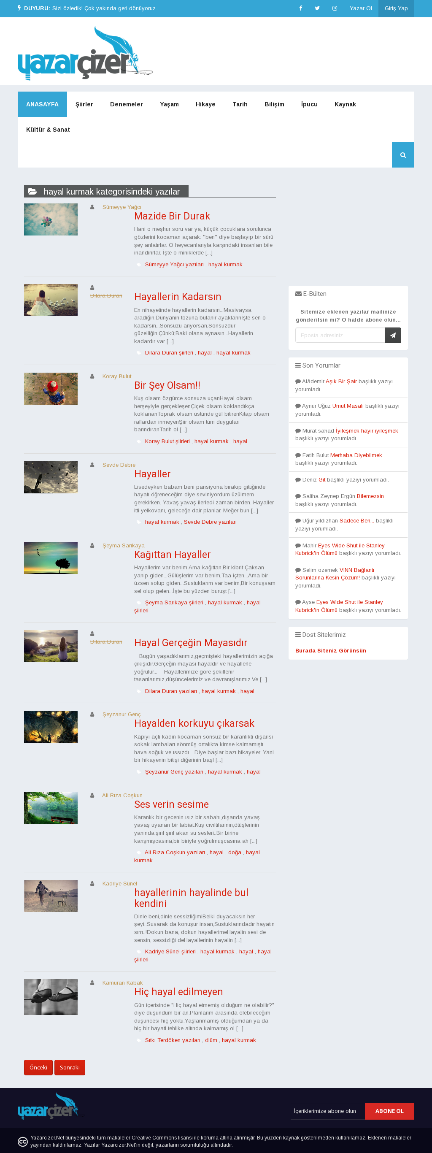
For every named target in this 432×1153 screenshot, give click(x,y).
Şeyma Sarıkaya (124, 545)
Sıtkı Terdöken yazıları (172, 1040)
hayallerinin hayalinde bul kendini (191, 898)
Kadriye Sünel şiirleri (170, 951)
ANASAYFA (42, 104)
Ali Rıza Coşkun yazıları (175, 852)
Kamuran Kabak (123, 983)
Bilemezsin (370, 496)
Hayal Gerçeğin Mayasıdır (191, 643)
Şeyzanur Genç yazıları (174, 772)
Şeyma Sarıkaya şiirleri (174, 602)
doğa (234, 852)
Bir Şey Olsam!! (167, 385)
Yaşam (169, 104)
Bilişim (274, 104)
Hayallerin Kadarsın (177, 297)
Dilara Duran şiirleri (169, 352)
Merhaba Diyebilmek (356, 455)
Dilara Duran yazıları (171, 691)
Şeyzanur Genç (122, 714)
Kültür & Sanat (48, 129)
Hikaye (206, 104)
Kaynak (345, 104)
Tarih (240, 104)
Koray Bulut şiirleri (167, 441)
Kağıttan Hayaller (172, 554)
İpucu (309, 104)
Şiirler (84, 104)
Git (322, 479)
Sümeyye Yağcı (122, 207)
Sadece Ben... (357, 520)
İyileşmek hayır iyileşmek (367, 431)
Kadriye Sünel (120, 883)
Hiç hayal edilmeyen (178, 992)
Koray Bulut (117, 376)
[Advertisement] (348, 233)
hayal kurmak (225, 264)
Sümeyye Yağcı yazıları (174, 264)
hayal (205, 352)
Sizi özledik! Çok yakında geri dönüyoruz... (105, 8)
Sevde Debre (119, 465)
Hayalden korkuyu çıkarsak (194, 723)
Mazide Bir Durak (172, 216)
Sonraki (70, 1067)
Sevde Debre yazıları (210, 522)
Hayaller (152, 474)
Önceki (38, 1067)
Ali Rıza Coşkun (122, 795)
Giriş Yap (396, 8)
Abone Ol (389, 1111)
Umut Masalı (348, 406)
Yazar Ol (361, 8)
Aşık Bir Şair (341, 381)
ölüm (211, 1040)
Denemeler (126, 104)
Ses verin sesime (171, 804)
